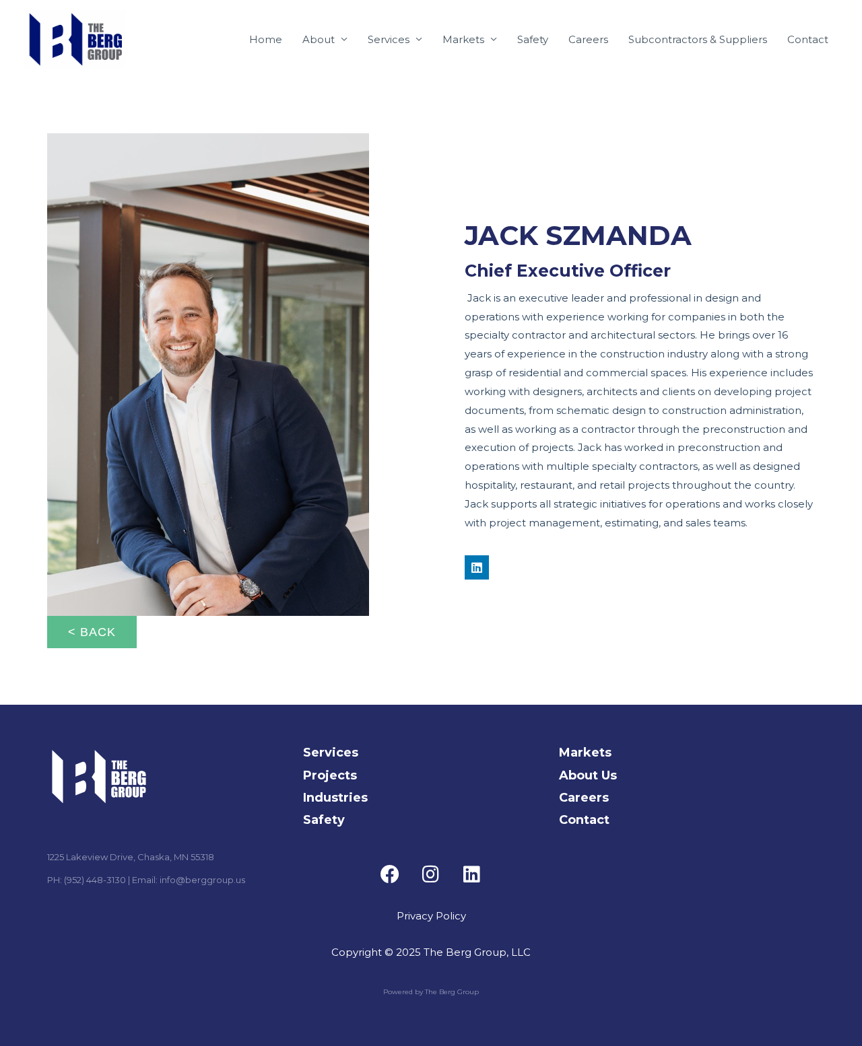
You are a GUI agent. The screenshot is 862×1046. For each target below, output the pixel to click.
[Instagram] (431, 874)
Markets (463, 39)
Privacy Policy (431, 915)
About (318, 39)
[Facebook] (390, 874)
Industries (335, 797)
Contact (807, 39)
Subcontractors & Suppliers (697, 39)
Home (265, 39)
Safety (532, 39)
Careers (588, 39)
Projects (330, 775)
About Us (588, 775)
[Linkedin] (477, 567)
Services (388, 39)
